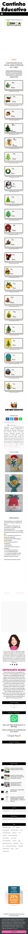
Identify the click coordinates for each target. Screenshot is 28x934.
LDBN (19, 840)
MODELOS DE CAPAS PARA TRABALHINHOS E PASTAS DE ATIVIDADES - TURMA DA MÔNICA (17, 799)
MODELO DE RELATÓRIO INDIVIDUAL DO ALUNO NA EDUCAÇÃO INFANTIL (17, 777)
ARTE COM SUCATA (14, 830)
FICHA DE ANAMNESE (6, 840)
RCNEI (21, 843)
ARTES (21, 830)
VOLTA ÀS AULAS (6, 851)
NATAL (18, 425)
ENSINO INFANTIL (6, 838)
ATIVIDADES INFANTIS (7, 832)
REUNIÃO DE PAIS (6, 848)
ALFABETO (18, 827)
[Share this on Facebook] (7, 418)
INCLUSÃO (14, 840)
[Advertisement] (14, 42)
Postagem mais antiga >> (20, 592)
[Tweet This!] (12, 418)
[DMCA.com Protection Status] (14, 25)
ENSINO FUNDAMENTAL (13, 835)
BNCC (20, 832)
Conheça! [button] (15, 928)
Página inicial (6, 593)
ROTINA (12, 848)
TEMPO (17, 848)
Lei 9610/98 (9, 444)
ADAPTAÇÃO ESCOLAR (7, 827)
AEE (13, 827)
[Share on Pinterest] (16, 418)
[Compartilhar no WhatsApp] (20, 418)
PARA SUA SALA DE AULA (7, 843)
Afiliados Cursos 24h (14, 905)
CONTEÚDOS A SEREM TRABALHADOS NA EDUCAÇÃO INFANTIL (16, 784)
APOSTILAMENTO (6, 830)
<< (3, 591)
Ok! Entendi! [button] (14, 931)
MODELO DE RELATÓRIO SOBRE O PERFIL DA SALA (16, 769)
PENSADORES (15, 843)
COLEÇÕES (5, 835)
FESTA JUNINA (13, 838)
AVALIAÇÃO (14, 832)
